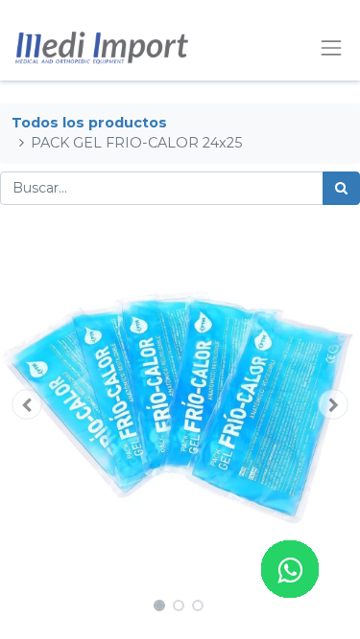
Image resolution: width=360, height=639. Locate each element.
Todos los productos (89, 122)
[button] (27, 404)
